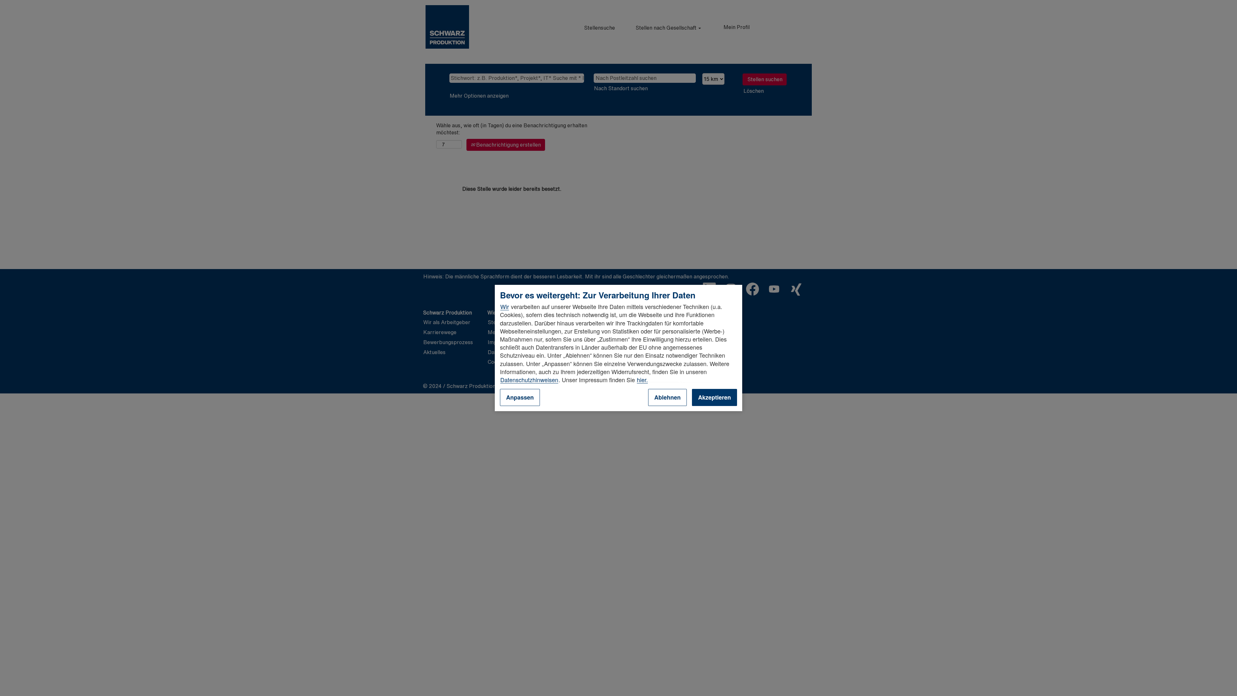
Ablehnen (667, 397)
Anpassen (520, 397)
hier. (642, 379)
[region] (618, 348)
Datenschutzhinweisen (529, 379)
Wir (504, 306)
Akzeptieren (714, 397)
